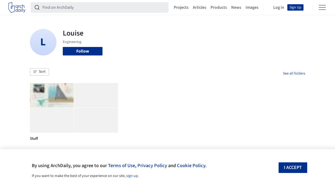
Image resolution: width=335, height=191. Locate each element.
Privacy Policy (152, 165)
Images (251, 7)
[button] (39, 72)
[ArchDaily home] (16, 7)
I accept (293, 167)
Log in (278, 7)
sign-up (132, 176)
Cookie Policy (191, 165)
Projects (181, 7)
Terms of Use (121, 165)
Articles (199, 7)
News (236, 7)
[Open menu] (322, 7)
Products (219, 7)
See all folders (294, 73)
